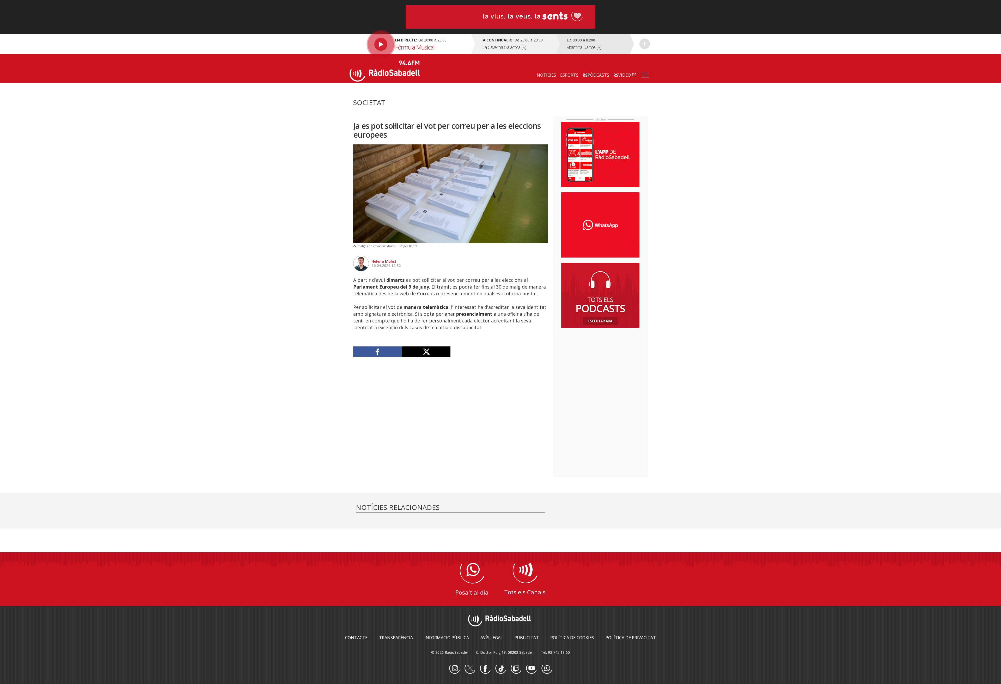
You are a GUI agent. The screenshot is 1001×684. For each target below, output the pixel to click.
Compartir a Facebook (377, 351)
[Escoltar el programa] (409, 44)
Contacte (356, 637)
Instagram (454, 669)
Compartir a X (426, 351)
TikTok (500, 669)
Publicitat (526, 637)
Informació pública (446, 637)
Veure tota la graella (644, 44)
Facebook (485, 669)
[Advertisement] (600, 365)
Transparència (396, 637)
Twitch (516, 669)
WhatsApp (547, 669)
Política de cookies (572, 637)
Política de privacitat (631, 637)
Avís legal (491, 637)
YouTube (531, 669)
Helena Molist (383, 261)
